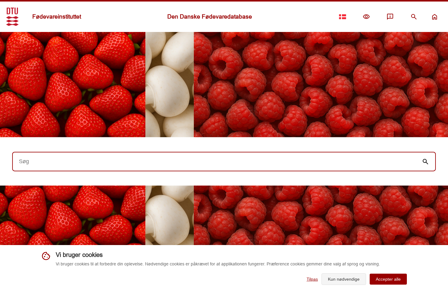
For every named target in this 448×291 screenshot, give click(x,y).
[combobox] (214, 161)
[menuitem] (366, 16)
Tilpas (312, 279)
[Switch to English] (342, 16)
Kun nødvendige (344, 279)
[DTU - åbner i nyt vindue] (12, 17)
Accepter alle (388, 279)
